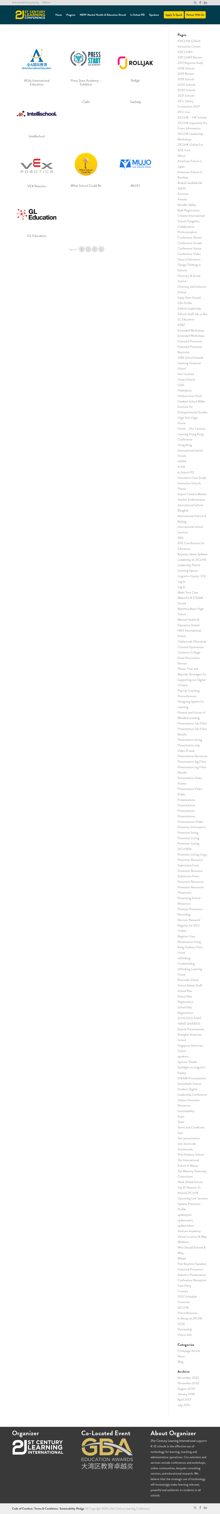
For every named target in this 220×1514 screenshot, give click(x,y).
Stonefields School (189, 1083)
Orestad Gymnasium (191, 647)
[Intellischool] (36, 113)
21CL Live (184, 111)
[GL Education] (36, 214)
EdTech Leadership (189, 308)
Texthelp (135, 101)
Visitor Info (185, 1334)
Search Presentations (191, 1029)
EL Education (186, 319)
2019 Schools (186, 79)
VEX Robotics (36, 186)
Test (180, 1132)
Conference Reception (192, 1280)
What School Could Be (86, 185)
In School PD (186, 472)
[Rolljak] (135, 58)
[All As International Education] (36, 58)
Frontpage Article (189, 1350)
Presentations (186, 799)
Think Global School (190, 1181)
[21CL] (30, 14)
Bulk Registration (189, 210)
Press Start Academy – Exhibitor (86, 82)
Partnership (185, 1329)
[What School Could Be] (86, 164)
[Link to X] (194, 2)
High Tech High (187, 417)
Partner (182, 663)
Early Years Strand (189, 297)
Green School (186, 379)
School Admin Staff (190, 985)
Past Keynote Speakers (192, 1263)
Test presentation (189, 1138)
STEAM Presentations (192, 1078)
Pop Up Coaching (189, 690)
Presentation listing (190, 739)
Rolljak (135, 80)
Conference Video (189, 253)
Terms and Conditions (191, 1127)
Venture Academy (189, 1231)
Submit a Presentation (192, 1274)
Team (181, 1116)
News (181, 1356)
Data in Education (189, 259)
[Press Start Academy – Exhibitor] (86, 58)
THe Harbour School (191, 1154)
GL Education (36, 235)
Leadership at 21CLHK (192, 559)
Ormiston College (189, 652)
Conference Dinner (190, 237)
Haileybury (185, 390)
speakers (183, 1056)
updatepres (185, 1214)
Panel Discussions (189, 657)
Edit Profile (185, 302)
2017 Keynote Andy (190, 62)
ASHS (182, 188)
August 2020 (186, 1388)
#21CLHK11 (185, 51)
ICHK (181, 466)
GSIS (181, 384)
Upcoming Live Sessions (193, 1198)
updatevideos (186, 1225)
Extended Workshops (191, 330)
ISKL (181, 537)
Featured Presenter (190, 341)
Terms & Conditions (46, 1508)
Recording (184, 914)
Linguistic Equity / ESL (192, 576)
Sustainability (186, 1110)
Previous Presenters (190, 909)
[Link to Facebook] (200, 2)
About (182, 155)
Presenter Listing (188, 838)
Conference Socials (190, 243)
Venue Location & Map (192, 1236)
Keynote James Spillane (192, 554)
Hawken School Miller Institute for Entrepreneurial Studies (192, 407)
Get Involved (186, 373)
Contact (183, 1291)
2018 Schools (186, 68)
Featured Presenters (191, 1269)
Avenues (183, 193)
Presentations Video (190, 821)
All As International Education (37, 82)
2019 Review (186, 73)
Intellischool (37, 136)
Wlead (182, 1258)
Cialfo (86, 101)
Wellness (183, 1241)
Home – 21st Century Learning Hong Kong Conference (191, 434)
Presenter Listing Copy (192, 854)
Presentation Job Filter (192, 723)
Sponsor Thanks (187, 1061)
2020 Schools (186, 84)
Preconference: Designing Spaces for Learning (191, 701)
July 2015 (184, 1405)
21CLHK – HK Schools (192, 117)
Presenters (184, 892)
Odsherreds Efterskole (192, 641)
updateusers (185, 1220)
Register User (186, 936)
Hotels (182, 455)
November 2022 (188, 1377)
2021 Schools (186, 95)
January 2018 (186, 1394)
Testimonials (185, 1149)
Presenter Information (192, 827)
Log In (181, 581)
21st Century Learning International (173, 1440)
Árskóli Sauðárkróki (190, 182)
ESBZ (181, 324)
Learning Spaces (188, 570)
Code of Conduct (22, 1508)
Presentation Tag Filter (192, 761)
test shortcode (187, 1143)
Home (182, 423)
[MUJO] (135, 164)
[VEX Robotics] (36, 164)
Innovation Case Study (192, 477)
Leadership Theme (189, 564)
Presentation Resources (193, 756)
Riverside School (188, 979)
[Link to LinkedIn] (205, 2)
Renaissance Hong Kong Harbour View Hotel (190, 947)
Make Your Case (188, 592)
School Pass (185, 990)
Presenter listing (188, 832)
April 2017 (184, 1399)
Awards (182, 199)
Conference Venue (189, 248)
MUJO (135, 185)
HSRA (182, 461)
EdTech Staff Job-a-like (192, 313)
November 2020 (188, 1383)
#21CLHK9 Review (190, 57)
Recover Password (189, 919)
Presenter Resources (191, 881)
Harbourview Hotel (190, 395)
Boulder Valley (187, 204)
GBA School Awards (190, 357)
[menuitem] (26, 2)
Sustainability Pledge (72, 1508)
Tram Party (184, 1285)
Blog (180, 1361)
